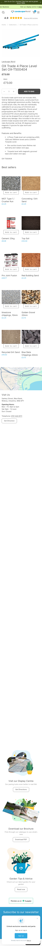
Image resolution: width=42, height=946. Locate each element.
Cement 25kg (8, 238)
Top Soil (25, 238)
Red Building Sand (30, 275)
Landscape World (8, 62)
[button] (3, 12)
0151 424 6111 (16, 416)
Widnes (31, 7)
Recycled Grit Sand (11, 352)
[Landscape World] (21, 12)
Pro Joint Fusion (9, 275)
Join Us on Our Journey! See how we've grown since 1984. (21, 2)
